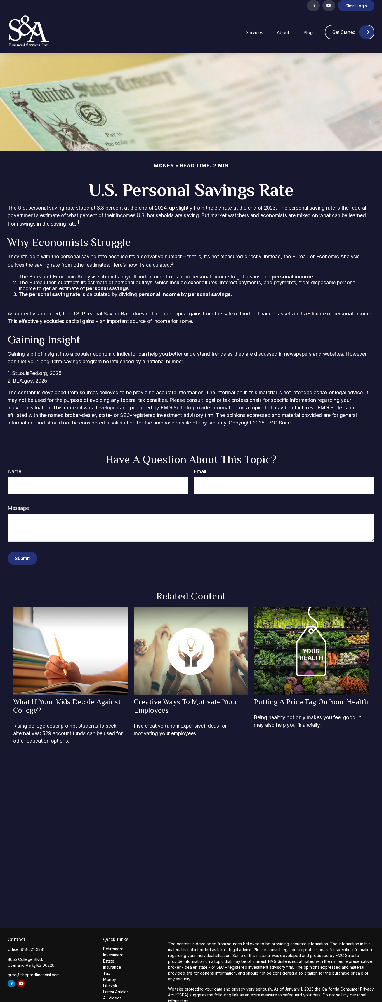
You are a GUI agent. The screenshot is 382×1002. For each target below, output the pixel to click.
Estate (108, 961)
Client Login (356, 5)
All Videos (112, 998)
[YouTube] (328, 5)
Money (109, 979)
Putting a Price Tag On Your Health (311, 702)
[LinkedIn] (313, 5)
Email (200, 471)
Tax (106, 973)
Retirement (113, 948)
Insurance (112, 967)
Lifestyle (111, 985)
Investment (113, 954)
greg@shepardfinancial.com (34, 974)
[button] (254, 32)
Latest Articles (116, 991)
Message (18, 508)
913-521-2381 (32, 949)
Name (14, 471)
